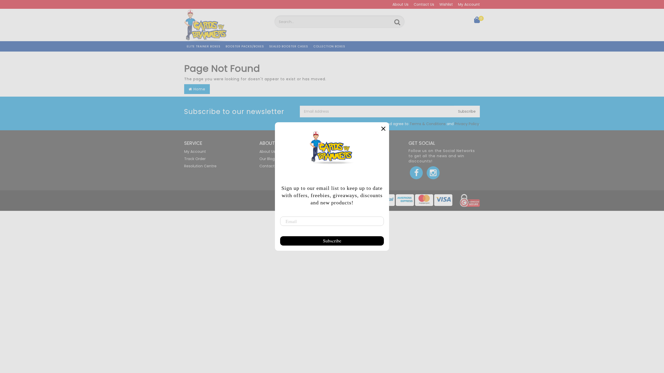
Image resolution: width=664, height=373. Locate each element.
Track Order (195, 158)
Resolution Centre (200, 166)
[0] (477, 21)
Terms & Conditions (428, 123)
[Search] (397, 22)
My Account (469, 4)
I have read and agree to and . (422, 123)
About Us (400, 4)
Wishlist (446, 4)
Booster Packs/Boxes (245, 46)
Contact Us (424, 4)
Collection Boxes (329, 46)
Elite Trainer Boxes (203, 46)
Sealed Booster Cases (288, 46)
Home (198, 89)
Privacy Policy (467, 123)
